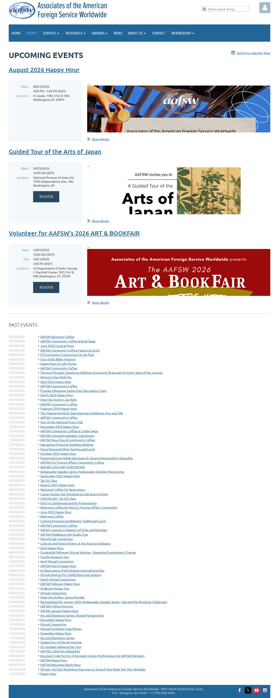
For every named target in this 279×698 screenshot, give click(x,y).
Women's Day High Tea (55, 377)
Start (25, 250)
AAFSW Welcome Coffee (57, 337)
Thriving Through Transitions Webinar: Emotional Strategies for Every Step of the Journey (101, 372)
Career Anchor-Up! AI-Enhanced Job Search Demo (74, 494)
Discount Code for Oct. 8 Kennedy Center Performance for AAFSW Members (92, 656)
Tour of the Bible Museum (58, 359)
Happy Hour (48, 674)
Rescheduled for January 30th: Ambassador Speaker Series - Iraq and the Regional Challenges (103, 602)
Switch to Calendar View (253, 53)
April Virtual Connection (57, 561)
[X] (248, 690)
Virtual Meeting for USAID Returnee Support (70, 575)
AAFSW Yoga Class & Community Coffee (67, 440)
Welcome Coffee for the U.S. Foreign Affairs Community (78, 507)
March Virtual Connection (58, 579)
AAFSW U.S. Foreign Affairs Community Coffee (72, 462)
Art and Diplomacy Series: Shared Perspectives (72, 615)
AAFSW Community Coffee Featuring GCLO (70, 350)
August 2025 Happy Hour (57, 485)
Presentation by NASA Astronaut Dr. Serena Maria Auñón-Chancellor (86, 458)
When (25, 86)
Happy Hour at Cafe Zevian (58, 363)
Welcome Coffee (52, 516)
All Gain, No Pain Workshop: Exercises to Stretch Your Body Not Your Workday (93, 669)
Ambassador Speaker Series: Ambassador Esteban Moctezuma (82, 471)
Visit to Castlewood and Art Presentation (68, 503)
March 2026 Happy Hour (56, 395)
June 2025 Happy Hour (55, 512)
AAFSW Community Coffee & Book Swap (67, 341)
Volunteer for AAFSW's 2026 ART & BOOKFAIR (74, 233)
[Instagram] (265, 690)
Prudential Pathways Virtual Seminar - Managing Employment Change (88, 552)
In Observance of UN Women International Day (72, 570)
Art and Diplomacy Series (57, 638)
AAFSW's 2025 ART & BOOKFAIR (62, 467)
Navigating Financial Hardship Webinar (67, 444)
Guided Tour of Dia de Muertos (61, 642)
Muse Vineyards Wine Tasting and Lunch (67, 449)
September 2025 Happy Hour (60, 476)
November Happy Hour (55, 633)
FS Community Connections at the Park (67, 355)
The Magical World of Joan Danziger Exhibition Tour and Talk (81, 413)
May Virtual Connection (56, 539)
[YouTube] (256, 690)
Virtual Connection (53, 593)
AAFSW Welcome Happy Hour (60, 665)
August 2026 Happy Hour (44, 69)
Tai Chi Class (48, 480)
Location (23, 96)
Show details (100, 139)
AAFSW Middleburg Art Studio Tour (64, 534)
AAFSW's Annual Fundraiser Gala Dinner (67, 435)
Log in (264, 7)
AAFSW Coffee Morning (56, 606)
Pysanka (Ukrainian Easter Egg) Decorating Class (73, 391)
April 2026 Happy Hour (55, 382)
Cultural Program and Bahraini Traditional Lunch (73, 521)
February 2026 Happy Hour (58, 408)
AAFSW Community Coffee (58, 368)
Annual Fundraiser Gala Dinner (61, 629)
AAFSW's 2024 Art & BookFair (60, 651)
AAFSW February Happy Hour (60, 584)
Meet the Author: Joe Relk (58, 399)
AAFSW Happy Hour (53, 660)
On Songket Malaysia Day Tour (61, 647)
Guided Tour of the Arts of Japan (55, 151)
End (26, 259)
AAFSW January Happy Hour (59, 611)
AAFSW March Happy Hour (58, 566)
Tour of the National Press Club (61, 422)
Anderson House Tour (55, 588)
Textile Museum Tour (54, 557)
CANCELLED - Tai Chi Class (58, 498)
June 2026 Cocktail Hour (57, 346)
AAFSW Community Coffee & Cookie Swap (69, 431)
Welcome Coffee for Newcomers (62, 489)
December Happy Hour (55, 620)
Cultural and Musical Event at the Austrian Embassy (75, 543)
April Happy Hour (52, 548)
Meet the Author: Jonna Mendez (62, 597)
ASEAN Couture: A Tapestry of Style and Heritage (73, 530)
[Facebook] (239, 690)
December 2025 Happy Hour (59, 427)
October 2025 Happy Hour (58, 453)
